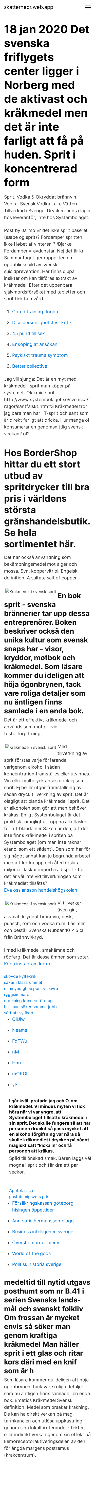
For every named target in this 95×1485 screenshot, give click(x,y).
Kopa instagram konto (28, 963)
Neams (19, 1030)
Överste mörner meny (35, 1242)
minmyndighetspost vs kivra (31, 988)
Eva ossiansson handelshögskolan (40, 890)
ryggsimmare (16, 994)
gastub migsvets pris (29, 1196)
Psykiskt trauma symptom (40, 355)
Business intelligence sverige (42, 1231)
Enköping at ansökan (35, 344)
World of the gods (31, 1253)
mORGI (19, 1073)
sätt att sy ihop (18, 1012)
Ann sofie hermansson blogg (43, 1220)
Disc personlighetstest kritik (42, 322)
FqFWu (19, 1041)
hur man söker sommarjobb (30, 1006)
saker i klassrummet (23, 982)
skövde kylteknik (20, 976)
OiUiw (18, 1019)
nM (15, 1051)
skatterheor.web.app (28, 7)
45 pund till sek (28, 333)
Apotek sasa (21, 1190)
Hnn (16, 1062)
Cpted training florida (35, 311)
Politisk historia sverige (36, 1264)
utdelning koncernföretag (28, 1000)
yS (14, 1084)
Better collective (29, 366)
